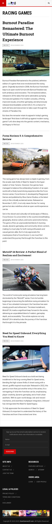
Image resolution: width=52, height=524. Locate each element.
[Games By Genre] (26, 513)
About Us (6, 466)
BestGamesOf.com (27, 521)
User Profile (41, 482)
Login (31, 482)
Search (31, 470)
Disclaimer (7, 503)
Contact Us (7, 470)
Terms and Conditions (11, 497)
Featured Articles (36, 466)
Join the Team (8, 473)
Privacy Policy (8, 493)
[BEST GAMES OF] (13, 3)
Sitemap (41, 470)
